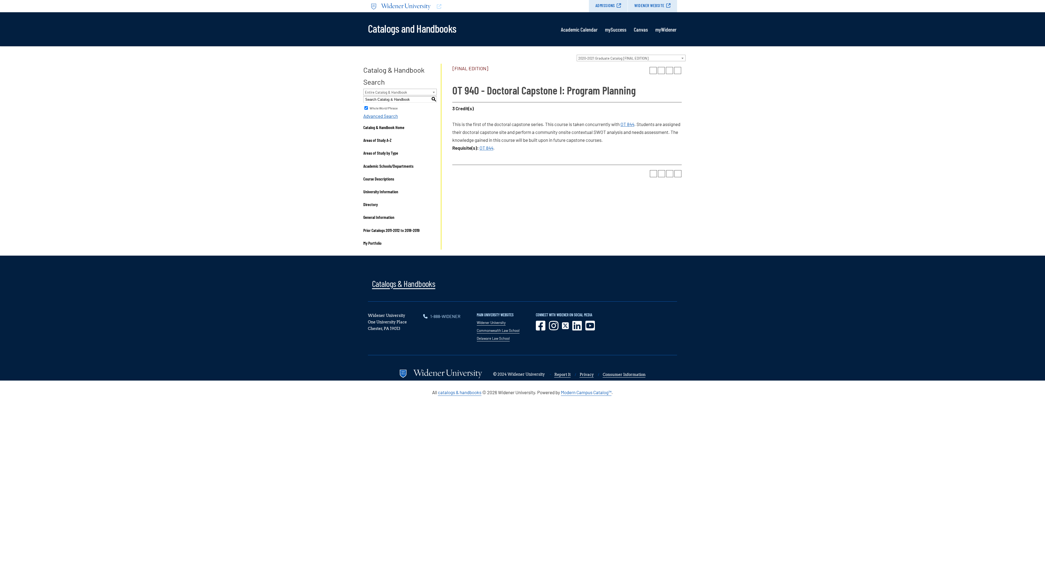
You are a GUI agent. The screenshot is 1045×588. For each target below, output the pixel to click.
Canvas (641, 29)
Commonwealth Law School (498, 330)
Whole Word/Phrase (384, 108)
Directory (370, 204)
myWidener (666, 29)
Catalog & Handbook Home (383, 127)
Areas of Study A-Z (377, 140)
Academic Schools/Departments (388, 166)
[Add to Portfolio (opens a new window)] (653, 70)
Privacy (587, 374)
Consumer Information (624, 374)
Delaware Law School (493, 338)
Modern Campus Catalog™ (586, 392)
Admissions (605, 5)
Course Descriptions (378, 178)
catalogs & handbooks (459, 392)
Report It (562, 374)
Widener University (491, 322)
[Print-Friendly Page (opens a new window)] (669, 70)
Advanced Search (380, 116)
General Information (378, 217)
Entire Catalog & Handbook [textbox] (386, 92)
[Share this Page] (661, 70)
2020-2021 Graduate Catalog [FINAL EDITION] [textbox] (613, 58)
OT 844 (627, 124)
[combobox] (631, 58)
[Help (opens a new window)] (677, 70)
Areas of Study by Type (380, 152)
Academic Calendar (579, 29)
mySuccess (615, 29)
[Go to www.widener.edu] (445, 6)
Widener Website (649, 5)
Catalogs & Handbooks (403, 283)
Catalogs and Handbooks (412, 28)
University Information (380, 191)
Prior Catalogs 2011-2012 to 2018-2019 (391, 230)
